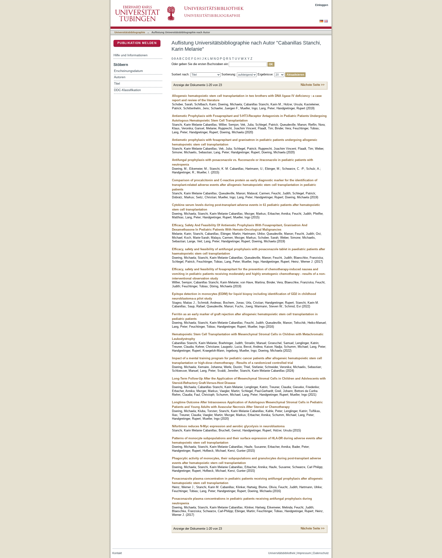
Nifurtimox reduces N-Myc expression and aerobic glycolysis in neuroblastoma (228, 426)
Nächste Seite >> (313, 84)
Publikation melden (137, 43)
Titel (117, 83)
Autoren (119, 77)
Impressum (304, 553)
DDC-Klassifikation (127, 90)
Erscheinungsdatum (128, 71)
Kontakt (117, 553)
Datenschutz (321, 553)
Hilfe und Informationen (130, 55)
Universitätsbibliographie (129, 32)
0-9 (174, 58)
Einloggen (321, 4)
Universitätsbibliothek (281, 553)
